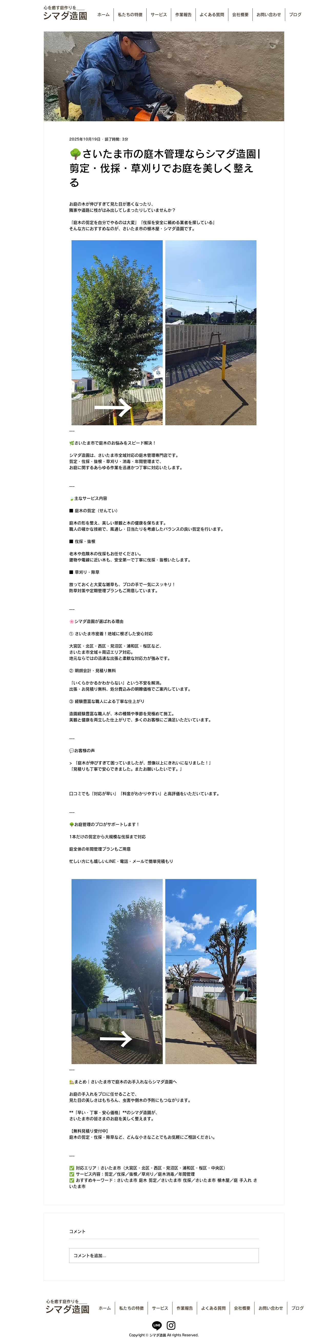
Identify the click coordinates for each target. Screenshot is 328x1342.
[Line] (157, 1325)
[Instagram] (171, 1325)
